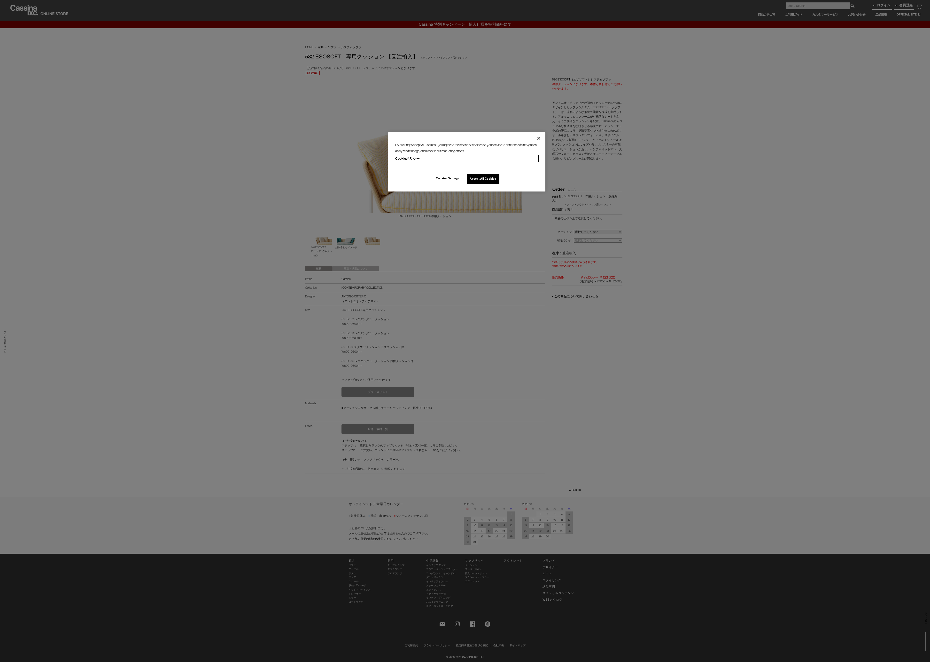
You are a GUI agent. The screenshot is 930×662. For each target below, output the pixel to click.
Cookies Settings (447, 178)
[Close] (538, 138)
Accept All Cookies (483, 178)
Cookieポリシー (407, 159)
